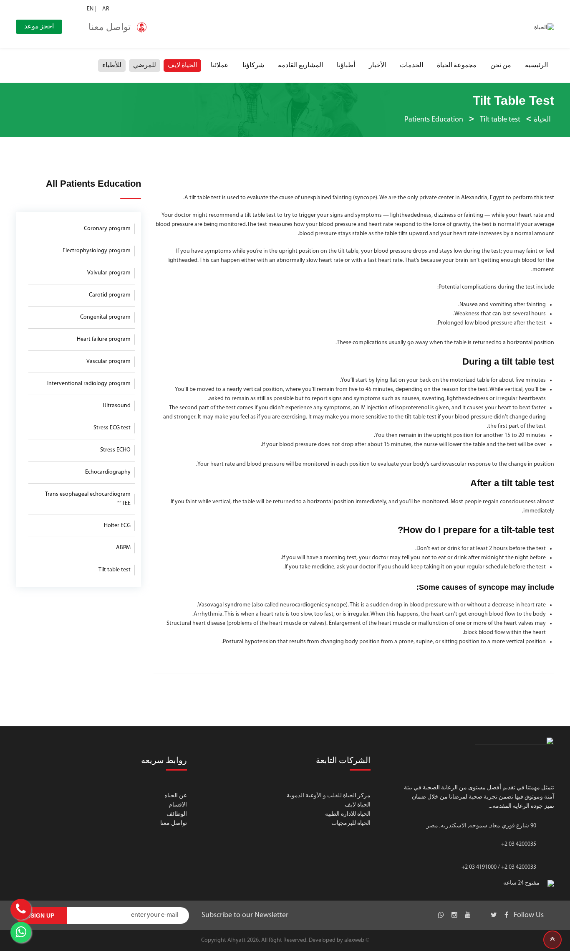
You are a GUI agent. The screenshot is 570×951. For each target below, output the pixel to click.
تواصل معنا (173, 823)
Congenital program (105, 317)
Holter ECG (117, 525)
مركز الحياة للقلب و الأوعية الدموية (329, 796)
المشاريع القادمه (300, 65)
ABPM (123, 548)
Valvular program (109, 273)
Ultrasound (117, 406)
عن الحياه (175, 796)
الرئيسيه (536, 65)
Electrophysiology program (97, 251)
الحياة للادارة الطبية (348, 814)
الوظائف (176, 814)
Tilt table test (114, 570)
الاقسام (178, 805)
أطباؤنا (346, 65)
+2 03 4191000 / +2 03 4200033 (499, 867)
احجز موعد (39, 26)
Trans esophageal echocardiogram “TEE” (88, 499)
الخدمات (411, 65)
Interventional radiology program (89, 383)
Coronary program (107, 229)
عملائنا (220, 65)
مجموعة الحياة (457, 65)
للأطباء (111, 65)
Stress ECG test (112, 428)
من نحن (500, 65)
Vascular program (108, 361)
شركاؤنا (253, 65)
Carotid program (110, 295)
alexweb (354, 940)
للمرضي (144, 65)
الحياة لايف (182, 65)
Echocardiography (108, 472)
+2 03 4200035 (518, 844)
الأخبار (377, 65)
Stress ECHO (115, 450)
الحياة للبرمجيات (351, 823)
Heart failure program (104, 339)
